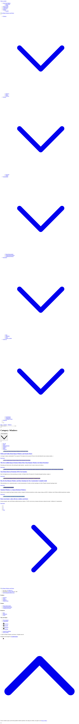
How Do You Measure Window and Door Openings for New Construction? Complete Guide (23, 480)
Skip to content (3, 1)
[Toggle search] (3, 422)
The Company (6, 620)
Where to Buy (5, 600)
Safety (4, 448)
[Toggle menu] (0, 14)
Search (1, 425)
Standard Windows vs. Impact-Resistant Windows (13, 489)
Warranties (7, 336)
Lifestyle (4, 446)
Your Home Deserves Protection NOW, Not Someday (13, 471)
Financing (5, 420)
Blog (6, 334)
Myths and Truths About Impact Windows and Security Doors (16, 453)
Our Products (8, 416)
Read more (2, 458)
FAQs (6, 337)
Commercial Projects (9, 256)
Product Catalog (8, 338)
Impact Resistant (6, 445)
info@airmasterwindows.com (8, 592)
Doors (6, 94)
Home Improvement (9, 254)
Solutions (7, 95)
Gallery (6, 175)
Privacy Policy (6, 632)
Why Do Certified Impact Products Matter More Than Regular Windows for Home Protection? (24, 462)
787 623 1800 (11, 591)
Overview (7, 174)
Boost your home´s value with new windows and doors (14, 499)
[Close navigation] (0, 441)
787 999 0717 (10, 590)
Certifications (8, 417)
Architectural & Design (10, 255)
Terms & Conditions (7, 631)
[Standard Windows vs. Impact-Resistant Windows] (39, 487)
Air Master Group (8, 419)
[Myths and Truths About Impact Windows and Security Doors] (39, 451)
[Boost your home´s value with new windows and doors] (39, 496)
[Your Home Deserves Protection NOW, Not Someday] (39, 469)
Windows (7, 93)
